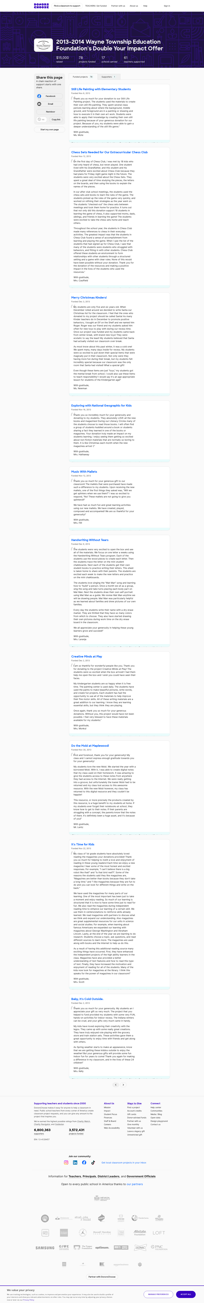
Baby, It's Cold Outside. (87, 999)
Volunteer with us (135, 1128)
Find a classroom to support (67, 6)
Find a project (133, 1107)
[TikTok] (93, 1162)
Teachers (75, 1176)
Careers (107, 1124)
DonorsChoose (41, 5)
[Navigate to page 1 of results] (115, 1085)
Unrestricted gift (134, 1134)
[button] (49, 119)
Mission (107, 1107)
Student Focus (110, 1114)
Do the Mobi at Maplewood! (90, 746)
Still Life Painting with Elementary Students (101, 89)
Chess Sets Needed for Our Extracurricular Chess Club (109, 152)
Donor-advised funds (136, 1117)
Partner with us (118, 6)
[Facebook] (84, 1162)
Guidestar (59, 1124)
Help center (156, 1107)
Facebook (50, 96)
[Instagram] (66, 1162)
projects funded (76, 1131)
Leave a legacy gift (136, 1131)
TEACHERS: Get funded (96, 6)
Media (153, 1114)
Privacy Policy (28, 1300)
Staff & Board (110, 1121)
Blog (160, 1114)
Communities (156, 1111)
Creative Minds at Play (86, 656)
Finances (108, 1117)
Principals (89, 1176)
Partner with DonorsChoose (102, 1277)
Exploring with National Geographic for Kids (101, 405)
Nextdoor (50, 112)
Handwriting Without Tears (90, 540)
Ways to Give (134, 1103)
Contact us (155, 1124)
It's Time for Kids (82, 844)
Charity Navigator (42, 1124)
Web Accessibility (112, 1128)
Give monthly (133, 1124)
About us (134, 6)
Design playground (159, 1121)
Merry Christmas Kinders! (89, 297)
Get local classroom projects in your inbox (124, 1162)
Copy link (56, 119)
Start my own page (50, 129)
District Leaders (108, 1176)
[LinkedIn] (75, 1162)
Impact (107, 1111)
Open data (155, 1117)
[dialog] (102, 1294)
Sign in (167, 6)
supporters (42, 1131)
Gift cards (131, 1114)
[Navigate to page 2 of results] (123, 1085)
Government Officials (141, 1176)
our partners (135, 1184)
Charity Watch (83, 1121)
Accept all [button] (186, 1294)
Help (145, 6)
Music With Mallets (84, 471)
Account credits (134, 1111)
